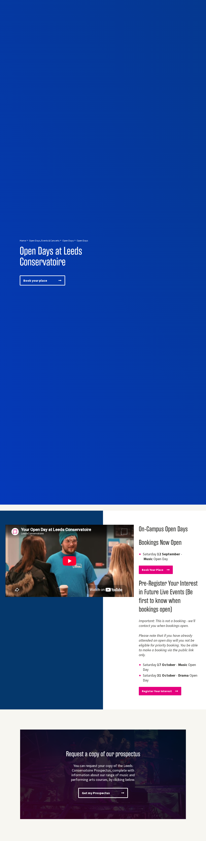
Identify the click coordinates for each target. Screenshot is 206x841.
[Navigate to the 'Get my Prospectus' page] (103, 774)
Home (23, 240)
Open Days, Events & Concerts (44, 240)
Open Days (68, 240)
